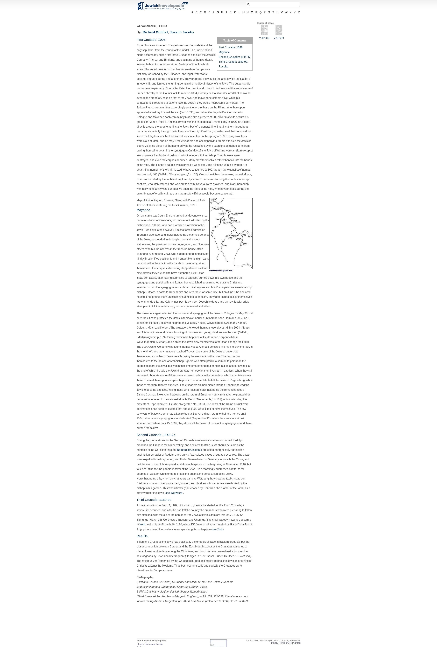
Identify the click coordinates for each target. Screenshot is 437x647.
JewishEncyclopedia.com (162, 6)
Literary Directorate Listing (150, 644)
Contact (296, 643)
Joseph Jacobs (182, 32)
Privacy (274, 643)
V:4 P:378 (264, 38)
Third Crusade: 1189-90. (233, 61)
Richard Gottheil (155, 32)
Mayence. (224, 52)
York (142, 524)
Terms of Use (286, 643)
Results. (224, 66)
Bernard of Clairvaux (189, 449)
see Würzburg (173, 492)
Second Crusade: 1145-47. (235, 56)
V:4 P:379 (279, 38)
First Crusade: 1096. (231, 47)
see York (217, 529)
